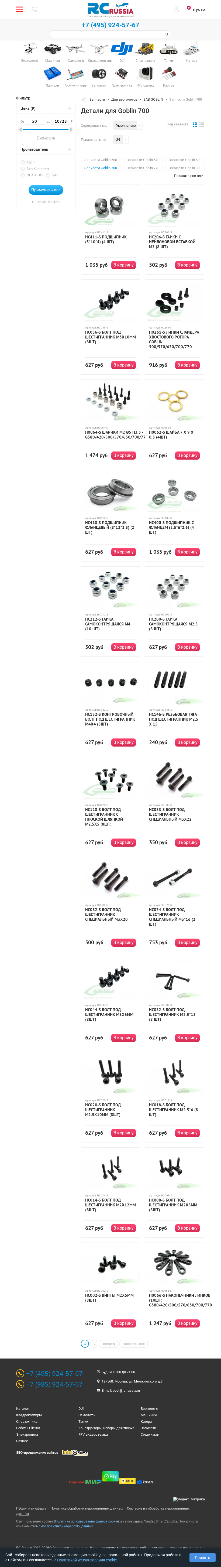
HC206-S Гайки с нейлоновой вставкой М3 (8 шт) (172, 242)
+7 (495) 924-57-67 (110, 25)
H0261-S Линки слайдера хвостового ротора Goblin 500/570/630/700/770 (174, 339)
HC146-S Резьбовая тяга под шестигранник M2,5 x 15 (173, 719)
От (22, 121)
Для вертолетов (124, 99)
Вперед (109, 1344)
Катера (146, 1421)
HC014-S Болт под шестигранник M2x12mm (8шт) (110, 1205)
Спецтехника (26, 1421)
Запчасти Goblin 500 (100, 160)
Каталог (22, 1409)
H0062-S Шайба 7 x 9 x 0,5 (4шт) (171, 435)
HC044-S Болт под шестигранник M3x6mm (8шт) (109, 1014)
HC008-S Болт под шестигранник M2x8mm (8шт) (173, 1205)
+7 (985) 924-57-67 (54, 1384)
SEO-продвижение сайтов (37, 1452)
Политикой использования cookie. (87, 1560)
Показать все (134, 1344)
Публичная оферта (31, 1508)
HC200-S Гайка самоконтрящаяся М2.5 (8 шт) (173, 624)
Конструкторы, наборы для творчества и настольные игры (126, 1428)
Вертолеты (149, 1409)
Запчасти (97, 99)
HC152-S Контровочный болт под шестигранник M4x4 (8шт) (110, 719)
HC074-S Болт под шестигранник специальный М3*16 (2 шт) (172, 917)
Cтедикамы (150, 1434)
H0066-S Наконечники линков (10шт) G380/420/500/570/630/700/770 (180, 1300)
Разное (22, 1441)
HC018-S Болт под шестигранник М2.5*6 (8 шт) (173, 1110)
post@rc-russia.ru (126, 1390)
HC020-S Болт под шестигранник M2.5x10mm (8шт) (103, 1110)
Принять (202, 1557)
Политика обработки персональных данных (86, 1508)
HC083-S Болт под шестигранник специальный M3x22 (170, 814)
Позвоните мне (35, 9)
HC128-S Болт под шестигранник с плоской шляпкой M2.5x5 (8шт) (104, 817)
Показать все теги (188, 176)
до (58, 121)
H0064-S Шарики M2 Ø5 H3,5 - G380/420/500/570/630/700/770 (116, 435)
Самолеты (86, 1415)
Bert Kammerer (38, 168)
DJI (81, 1409)
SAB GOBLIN (153, 99)
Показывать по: (93, 140)
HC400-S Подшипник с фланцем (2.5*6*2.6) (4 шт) (171, 527)
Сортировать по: (94, 126)
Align (30, 162)
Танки (83, 1421)
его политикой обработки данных (67, 1526)
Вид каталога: (178, 124)
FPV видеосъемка (93, 1434)
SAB (55, 175)
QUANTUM (35, 175)
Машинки (149, 1415)
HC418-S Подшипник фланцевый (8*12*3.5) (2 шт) (109, 527)
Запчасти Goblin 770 (143, 168)
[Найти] (166, 34)
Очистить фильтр (46, 202)
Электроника (27, 1434)
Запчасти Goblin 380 (185, 168)
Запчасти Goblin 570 (143, 160)
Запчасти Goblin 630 (185, 160)
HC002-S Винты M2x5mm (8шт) (109, 1298)
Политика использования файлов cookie (86, 1521)
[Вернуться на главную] (85, 99)
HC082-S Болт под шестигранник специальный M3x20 (106, 914)
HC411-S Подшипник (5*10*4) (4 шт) (106, 239)
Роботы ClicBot (28, 1428)
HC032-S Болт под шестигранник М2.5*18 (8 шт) (172, 1014)
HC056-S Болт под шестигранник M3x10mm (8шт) (110, 337)
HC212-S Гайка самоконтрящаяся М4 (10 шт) (107, 624)
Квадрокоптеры (29, 1415)
